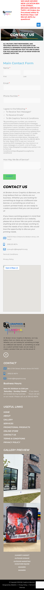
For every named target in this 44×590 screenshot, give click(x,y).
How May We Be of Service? (16, 160)
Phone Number (11, 96)
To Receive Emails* (15, 115)
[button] (38, 25)
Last (24, 76)
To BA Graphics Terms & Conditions (22, 118)
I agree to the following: (15, 109)
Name (6, 68)
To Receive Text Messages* (18, 112)
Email (6, 83)
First (5, 76)
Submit (9, 176)
